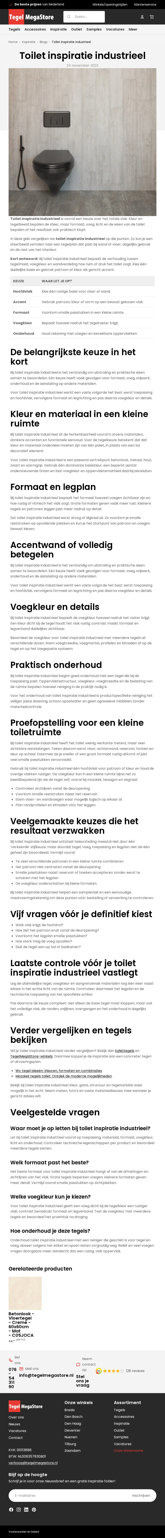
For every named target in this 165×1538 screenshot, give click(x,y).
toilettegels (124, 1050)
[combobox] (79, 16)
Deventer (72, 1430)
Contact (16, 1437)
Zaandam (72, 1450)
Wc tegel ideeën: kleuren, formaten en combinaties (58, 1070)
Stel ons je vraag (82, 1381)
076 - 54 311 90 (13, 1378)
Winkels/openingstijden (110, 4)
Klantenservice (145, 4)
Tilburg (70, 1443)
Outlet (119, 1430)
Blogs (43, 42)
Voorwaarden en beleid (24, 1531)
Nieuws (14, 1424)
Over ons (16, 1417)
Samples (121, 1437)
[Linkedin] (26, 1509)
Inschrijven (141, 1495)
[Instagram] (18, 1509)
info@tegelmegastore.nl (46, 1375)
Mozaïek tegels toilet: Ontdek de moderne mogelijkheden (63, 1076)
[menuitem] (133, 29)
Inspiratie (28, 42)
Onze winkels (78, 1403)
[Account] (142, 16)
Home (13, 42)
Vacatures (17, 1430)
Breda (69, 1410)
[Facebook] (11, 1509)
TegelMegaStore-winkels (31, 1056)
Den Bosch (73, 1416)
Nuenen (70, 1437)
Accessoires (124, 1416)
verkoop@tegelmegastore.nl (33, 1462)
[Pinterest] (34, 1509)
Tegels (119, 1410)
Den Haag (72, 1423)
